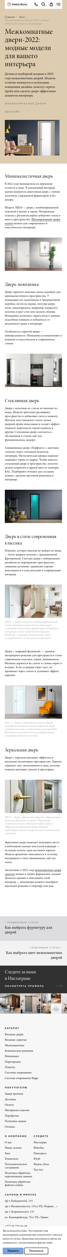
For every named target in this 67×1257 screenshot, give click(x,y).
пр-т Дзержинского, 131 (19, 1211)
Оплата (9, 1104)
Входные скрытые (16, 1040)
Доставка (10, 1099)
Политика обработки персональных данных (18, 1175)
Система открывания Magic (21, 1078)
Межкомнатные (14, 1045)
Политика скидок (15, 1121)
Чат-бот (38, 1169)
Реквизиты (11, 1158)
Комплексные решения (19, 1050)
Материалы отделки (17, 1110)
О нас (8, 1142)
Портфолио (12, 1115)
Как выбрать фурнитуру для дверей (28, 930)
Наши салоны (13, 1147)
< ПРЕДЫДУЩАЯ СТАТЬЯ (22, 922)
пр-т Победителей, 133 (19, 1201)
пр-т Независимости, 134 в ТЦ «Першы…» (31, 1206)
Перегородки (13, 1061)
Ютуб (37, 1158)
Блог (22, 17)
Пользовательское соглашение (16, 1166)
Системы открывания (18, 1072)
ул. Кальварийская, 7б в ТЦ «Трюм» (27, 1217)
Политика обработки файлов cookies (17, 1184)
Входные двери (14, 1034)
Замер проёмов (14, 1093)
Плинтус (10, 1067)
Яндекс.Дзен (41, 1164)
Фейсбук (39, 1147)
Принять (13, 1250)
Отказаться (36, 1250)
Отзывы (10, 1126)
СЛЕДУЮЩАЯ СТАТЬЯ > (46, 947)
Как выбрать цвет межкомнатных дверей (34, 955)
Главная (10, 17)
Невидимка (12, 1056)
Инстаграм (40, 1142)
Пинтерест (40, 1153)
